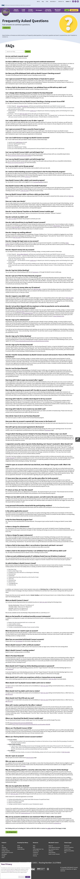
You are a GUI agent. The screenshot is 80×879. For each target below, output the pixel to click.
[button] (78, 439)
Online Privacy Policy (10, 870)
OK (27, 877)
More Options (21, 877)
